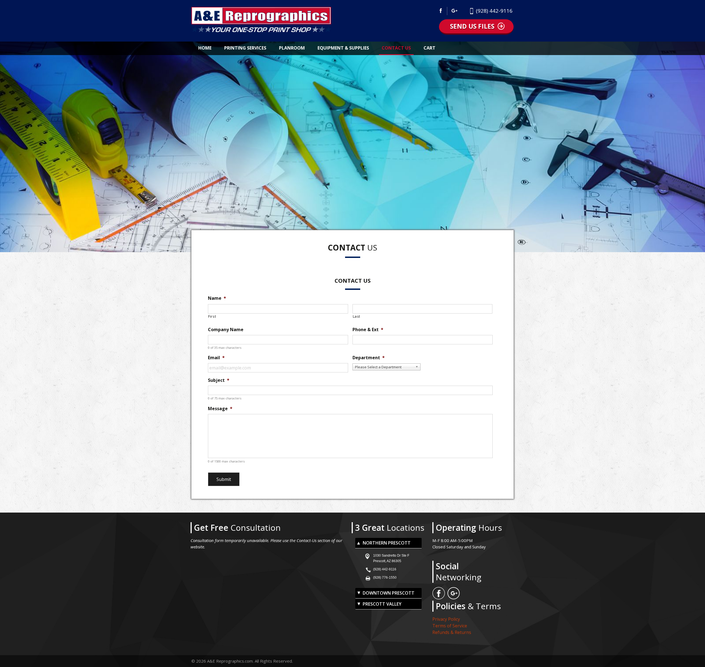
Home (205, 48)
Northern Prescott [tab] (387, 543)
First (212, 316)
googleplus (454, 11)
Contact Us (396, 48)
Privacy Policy (446, 619)
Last (356, 316)
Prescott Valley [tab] (382, 604)
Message (220, 409)
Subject (218, 380)
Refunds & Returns (451, 632)
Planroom (292, 48)
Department (368, 358)
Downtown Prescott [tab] (388, 593)
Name (217, 298)
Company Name (225, 330)
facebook (442, 11)
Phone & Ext (367, 330)
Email (216, 358)
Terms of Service (449, 626)
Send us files (472, 26)
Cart (429, 48)
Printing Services (245, 48)
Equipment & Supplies (343, 48)
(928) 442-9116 (494, 10)
